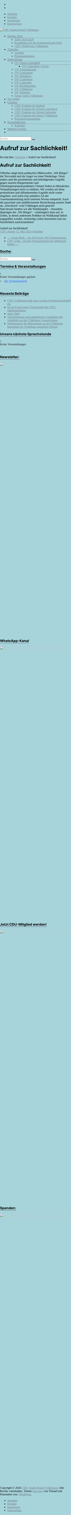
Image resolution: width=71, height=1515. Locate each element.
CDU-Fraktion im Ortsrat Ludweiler (35, 112)
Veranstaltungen (16, 122)
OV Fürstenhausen (25, 69)
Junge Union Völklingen (29, 95)
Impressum (13, 20)
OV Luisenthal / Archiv (35, 66)
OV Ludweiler (23, 82)
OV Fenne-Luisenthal (27, 62)
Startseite (20, 157)
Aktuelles (12, 49)
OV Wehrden (22, 92)
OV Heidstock (23, 76)
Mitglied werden (16, 128)
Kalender (20, 125)
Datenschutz (14, 23)
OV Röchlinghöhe (25, 85)
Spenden (12, 13)
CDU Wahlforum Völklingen (31, 46)
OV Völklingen (24, 89)
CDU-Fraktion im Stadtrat (30, 105)
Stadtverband (14, 59)
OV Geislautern (24, 72)
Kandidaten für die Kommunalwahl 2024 (38, 42)
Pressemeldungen (25, 56)
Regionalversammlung (27, 118)
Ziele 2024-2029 (24, 39)
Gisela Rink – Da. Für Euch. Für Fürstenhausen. (37, 237)
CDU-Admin (7, 231)
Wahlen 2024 (15, 36)
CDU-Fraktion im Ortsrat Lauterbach (36, 109)
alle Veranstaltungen (15, 281)
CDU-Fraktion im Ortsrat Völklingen (36, 115)
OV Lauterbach (24, 79)
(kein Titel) (13, 313)
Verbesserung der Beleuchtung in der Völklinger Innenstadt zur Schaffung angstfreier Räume (35, 325)
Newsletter (13, 99)
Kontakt (12, 17)
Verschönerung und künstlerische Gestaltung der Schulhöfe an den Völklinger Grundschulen (35, 318)
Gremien (12, 102)
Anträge (19, 52)
